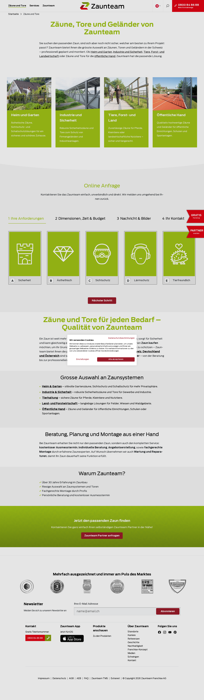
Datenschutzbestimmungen (121, 338)
